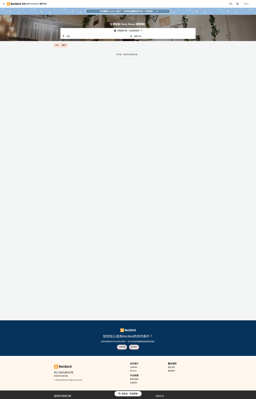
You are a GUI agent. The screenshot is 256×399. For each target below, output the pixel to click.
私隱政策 (133, 383)
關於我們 (171, 367)
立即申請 (122, 347)
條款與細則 (134, 379)
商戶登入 (134, 347)
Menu (246, 4)
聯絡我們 (171, 371)
